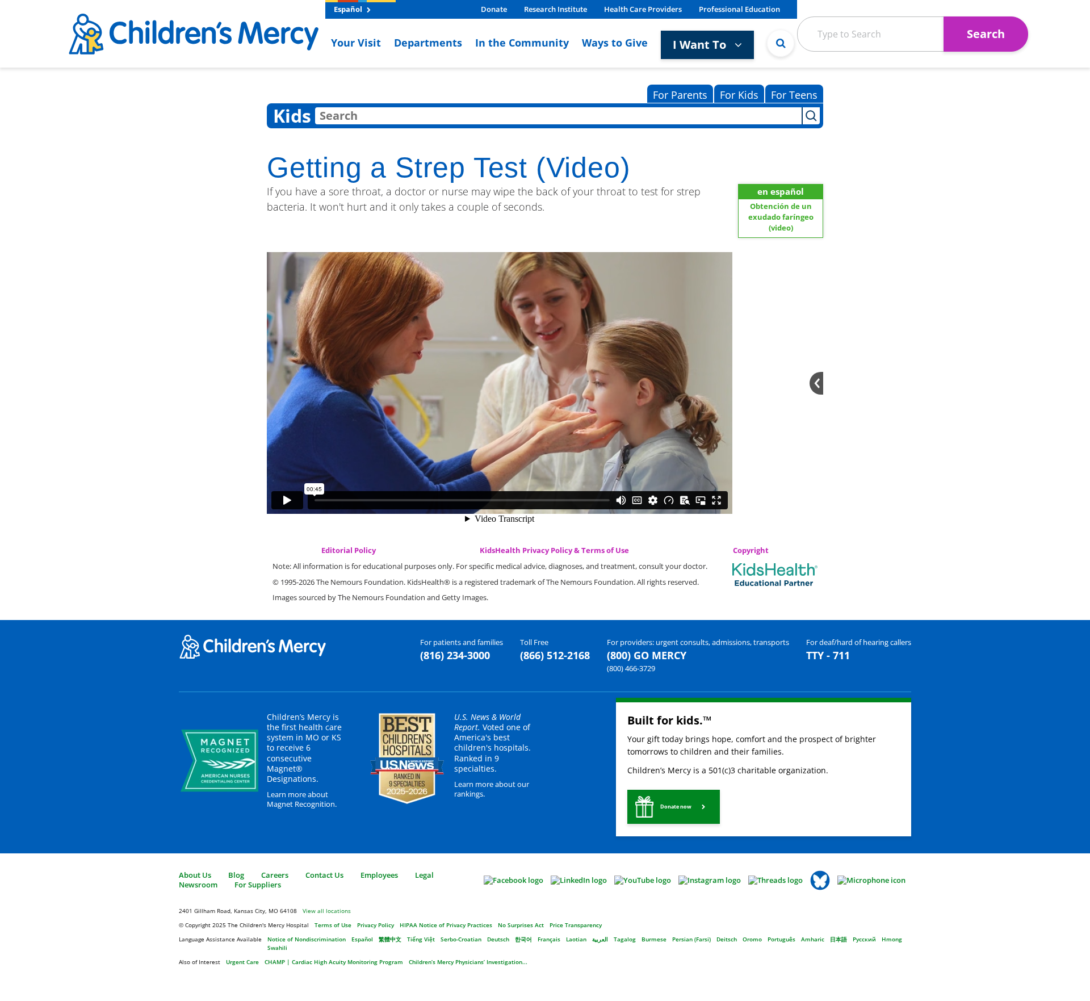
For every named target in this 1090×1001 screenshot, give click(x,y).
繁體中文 (390, 939)
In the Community (522, 42)
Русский (864, 939)
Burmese (654, 939)
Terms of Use (333, 925)
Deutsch (498, 939)
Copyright (751, 550)
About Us (195, 875)
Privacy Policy (375, 925)
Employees (379, 875)
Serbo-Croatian (461, 939)
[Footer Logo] (252, 646)
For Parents (680, 95)
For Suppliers (257, 884)
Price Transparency (576, 925)
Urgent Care (242, 962)
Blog (236, 875)
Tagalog (625, 939)
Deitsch (726, 939)
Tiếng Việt (421, 939)
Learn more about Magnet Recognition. (302, 799)
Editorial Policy (348, 550)
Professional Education (739, 9)
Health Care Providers (643, 9)
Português (781, 939)
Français (549, 939)
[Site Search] (780, 43)
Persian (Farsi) (691, 939)
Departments (428, 42)
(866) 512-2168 (555, 655)
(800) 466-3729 (631, 668)
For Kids (739, 95)
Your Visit (356, 42)
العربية (600, 939)
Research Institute (555, 9)
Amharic (812, 939)
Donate (494, 9)
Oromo (752, 939)
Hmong (892, 939)
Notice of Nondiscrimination (306, 939)
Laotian (576, 939)
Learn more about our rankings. (491, 789)
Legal (424, 875)
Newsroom (198, 884)
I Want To (701, 44)
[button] (673, 807)
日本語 (838, 939)
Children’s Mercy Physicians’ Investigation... (468, 962)
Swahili (277, 948)
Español (349, 9)
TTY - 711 (828, 655)
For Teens (794, 95)
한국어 (523, 939)
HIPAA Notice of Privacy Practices (446, 925)
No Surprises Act (521, 925)
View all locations (327, 911)
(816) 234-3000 (455, 655)
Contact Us (324, 875)
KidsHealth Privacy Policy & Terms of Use (554, 550)
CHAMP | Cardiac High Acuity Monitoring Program (334, 962)
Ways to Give (615, 42)
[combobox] (558, 115)
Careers (274, 875)
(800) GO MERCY (646, 655)
